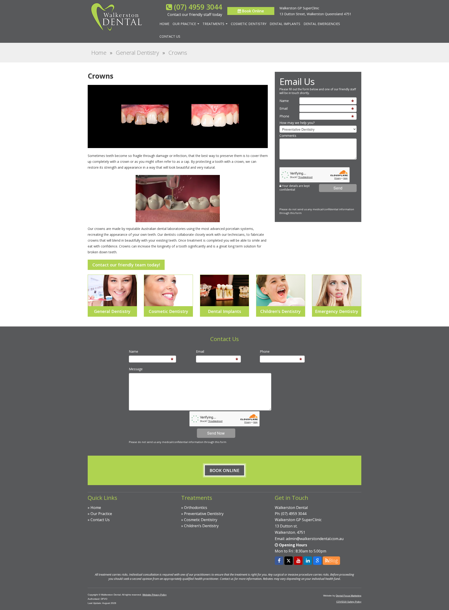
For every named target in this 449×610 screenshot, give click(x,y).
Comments (287, 135)
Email (283, 108)
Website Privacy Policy (154, 594)
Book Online (252, 11)
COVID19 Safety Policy (348, 601)
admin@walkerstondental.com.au (315, 538)
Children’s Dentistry (201, 525)
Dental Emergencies (322, 24)
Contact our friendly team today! (126, 265)
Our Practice (185, 24)
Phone (284, 116)
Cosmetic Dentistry (248, 24)
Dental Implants (285, 24)
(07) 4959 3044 (198, 7)
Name (284, 100)
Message (136, 369)
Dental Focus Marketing (348, 595)
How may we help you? (297, 122)
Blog (333, 560)
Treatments (214, 24)
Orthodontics (195, 507)
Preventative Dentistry (204, 513)
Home (164, 24)
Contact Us (169, 36)
